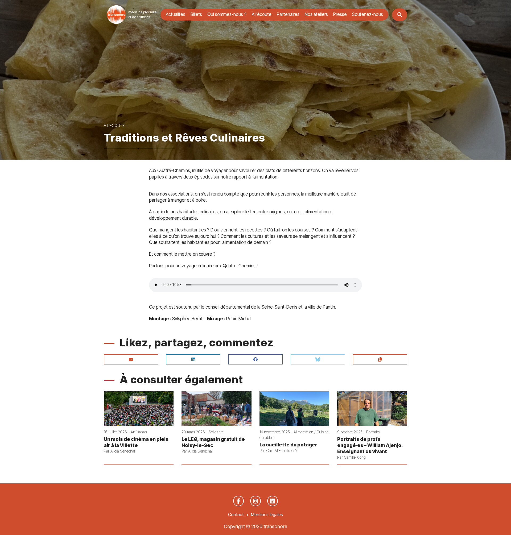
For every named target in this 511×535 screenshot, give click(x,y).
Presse (340, 14)
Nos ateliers (316, 14)
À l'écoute (114, 125)
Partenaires (288, 14)
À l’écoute (261, 14)
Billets (196, 14)
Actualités (175, 14)
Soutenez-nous (367, 14)
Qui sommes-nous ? (226, 14)
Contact (236, 514)
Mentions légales (267, 514)
